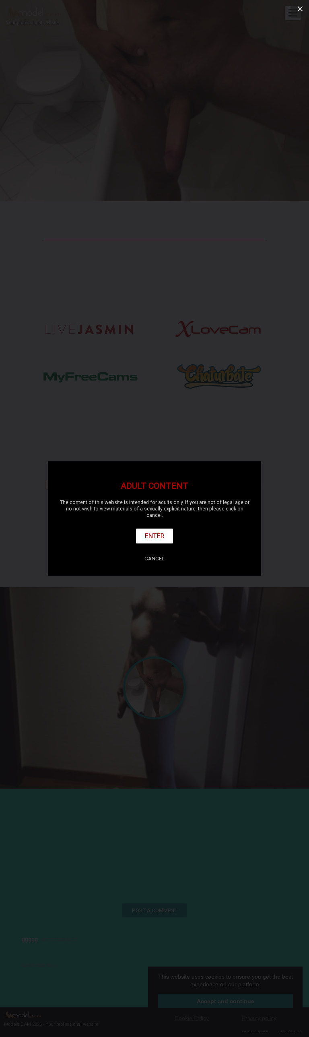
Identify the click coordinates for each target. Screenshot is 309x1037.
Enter (155, 536)
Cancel (154, 559)
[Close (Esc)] (300, 9)
